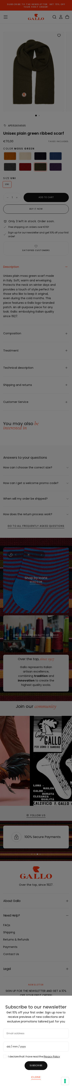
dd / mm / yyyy (16, 1046)
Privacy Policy (52, 1056)
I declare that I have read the (34, 1056)
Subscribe (36, 1065)
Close (36, 1077)
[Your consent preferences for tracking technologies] (65, 1081)
